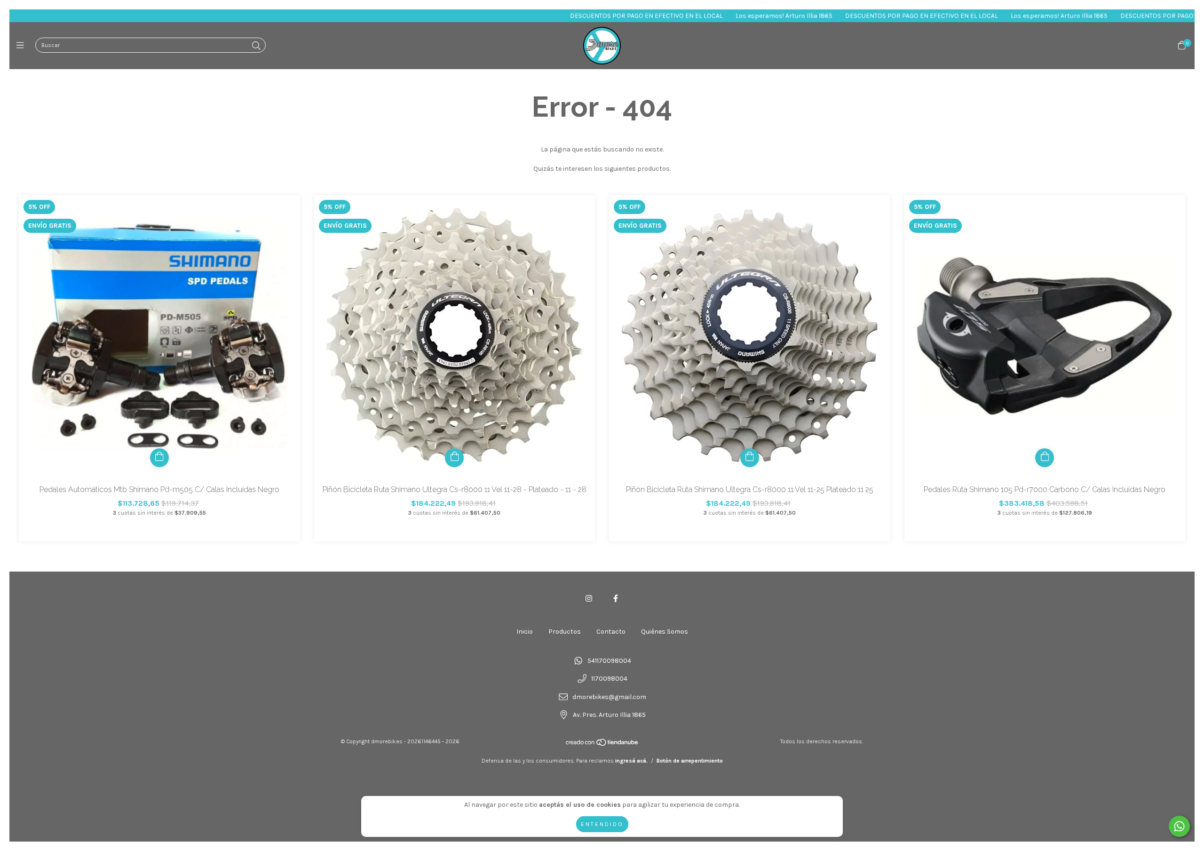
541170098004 (609, 661)
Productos (564, 632)
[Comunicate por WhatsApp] (1179, 826)
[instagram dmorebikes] (589, 598)
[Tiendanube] (602, 744)
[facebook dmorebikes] (615, 598)
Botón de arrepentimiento (690, 760)
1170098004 (609, 679)
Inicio (524, 632)
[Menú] (22, 45)
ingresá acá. (631, 760)
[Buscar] (256, 46)
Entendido (602, 824)
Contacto (611, 632)
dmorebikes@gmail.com (609, 697)
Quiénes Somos (664, 632)
